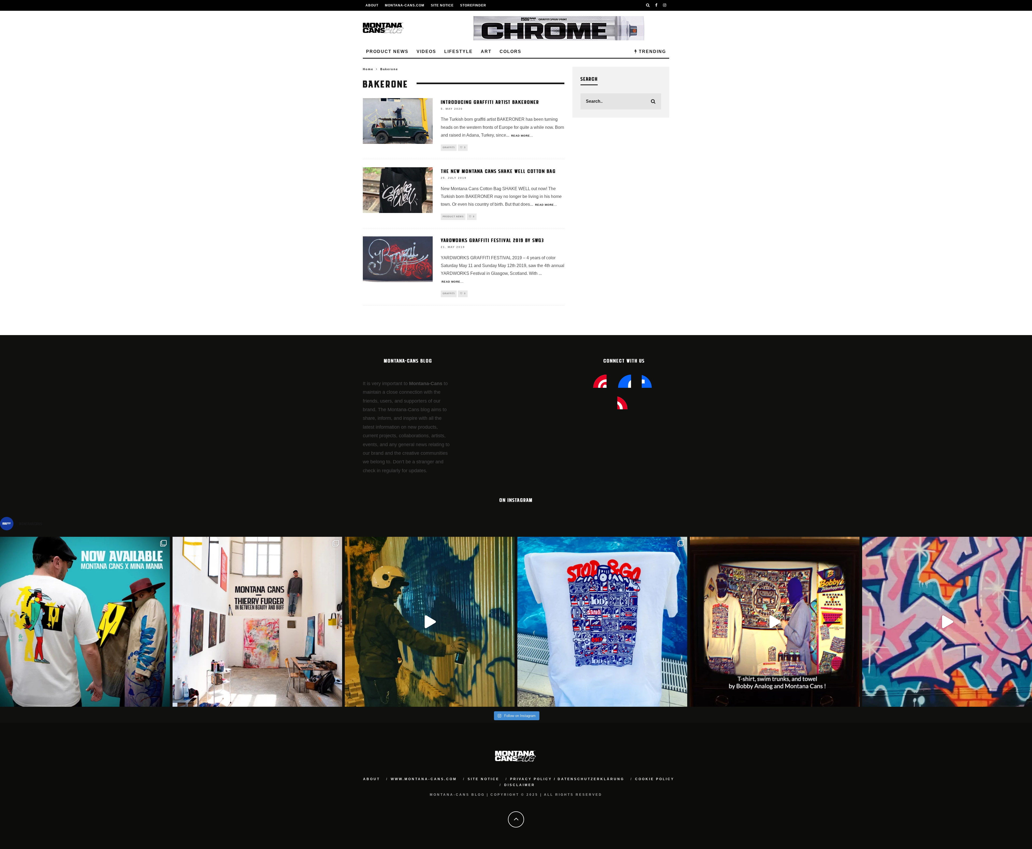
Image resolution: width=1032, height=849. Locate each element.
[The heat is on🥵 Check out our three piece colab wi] (602, 622)
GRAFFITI (449, 147)
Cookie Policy (654, 779)
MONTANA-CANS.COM (404, 5)
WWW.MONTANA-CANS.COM (424, 779)
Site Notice (442, 5)
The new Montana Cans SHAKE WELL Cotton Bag (498, 171)
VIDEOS (426, 51)
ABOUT (372, 5)
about (371, 779)
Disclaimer (519, 785)
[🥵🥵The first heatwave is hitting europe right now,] (775, 622)
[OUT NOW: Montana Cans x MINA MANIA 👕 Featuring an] (85, 622)
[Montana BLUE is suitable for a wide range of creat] (947, 622)
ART (486, 51)
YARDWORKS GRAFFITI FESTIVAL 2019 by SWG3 (492, 240)
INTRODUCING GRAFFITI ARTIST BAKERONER (490, 101)
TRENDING (651, 51)
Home (368, 69)
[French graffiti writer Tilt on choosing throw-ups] (430, 622)
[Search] (648, 5)
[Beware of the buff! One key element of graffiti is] (257, 622)
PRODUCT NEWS (387, 51)
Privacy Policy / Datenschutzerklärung (567, 779)
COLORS (510, 51)
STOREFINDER (473, 5)
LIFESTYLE (458, 51)
